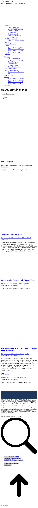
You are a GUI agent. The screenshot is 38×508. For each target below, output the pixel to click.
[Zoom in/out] (7, 505)
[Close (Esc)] (1, 505)
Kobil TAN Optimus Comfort (13, 460)
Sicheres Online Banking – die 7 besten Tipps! (18, 280)
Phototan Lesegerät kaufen (12, 458)
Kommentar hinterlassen (11, 285)
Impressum (7, 465)
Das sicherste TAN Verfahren (12, 234)
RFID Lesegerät (7, 161)
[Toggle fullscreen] (5, 505)
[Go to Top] (19, 503)
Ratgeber (3, 165)
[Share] (3, 505)
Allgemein (4, 377)
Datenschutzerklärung (11, 463)
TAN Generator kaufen (11, 456)
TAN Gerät (5, 374)
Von (13, 165)
